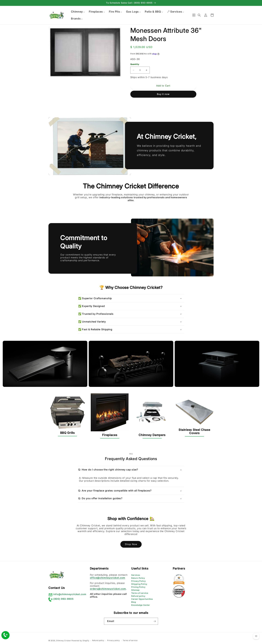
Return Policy (138, 578)
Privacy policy (113, 640)
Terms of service (139, 593)
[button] (199, 15)
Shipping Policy (139, 584)
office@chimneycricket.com (107, 577)
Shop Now (131, 544)
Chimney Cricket (63, 641)
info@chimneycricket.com (69, 594)
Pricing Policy (138, 587)
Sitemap (135, 590)
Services (135, 575)
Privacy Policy (138, 581)
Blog (133, 602)
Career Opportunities (142, 599)
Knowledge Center (140, 605)
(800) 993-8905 (63, 598)
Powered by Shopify (80, 641)
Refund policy (138, 596)
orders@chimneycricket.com (108, 588)
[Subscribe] (154, 621)
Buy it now (163, 94)
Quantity (134, 64)
